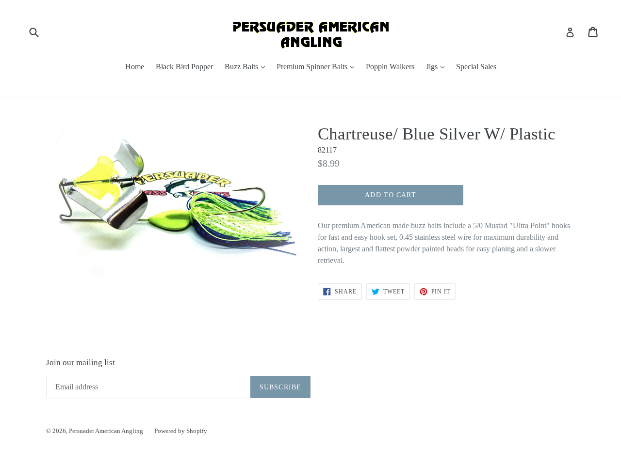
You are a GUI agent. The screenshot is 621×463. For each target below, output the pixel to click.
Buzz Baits (247, 66)
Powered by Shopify (180, 430)
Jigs (437, 66)
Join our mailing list (80, 362)
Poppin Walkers (390, 66)
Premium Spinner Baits (318, 66)
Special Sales (476, 66)
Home (134, 66)
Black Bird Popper (184, 66)
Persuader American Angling (107, 430)
